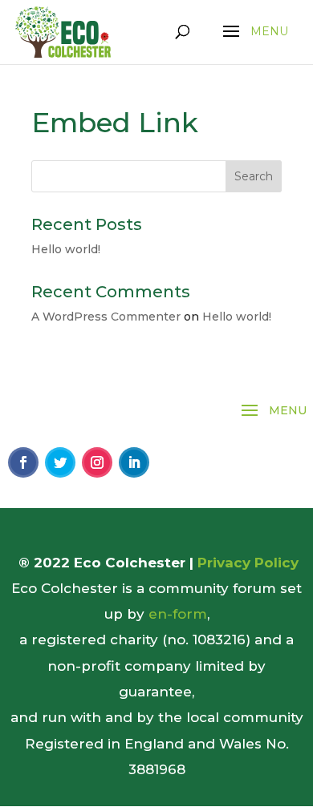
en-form (177, 614)
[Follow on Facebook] (23, 462)
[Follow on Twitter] (60, 462)
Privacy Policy (248, 563)
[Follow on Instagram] (97, 462)
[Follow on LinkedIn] (134, 462)
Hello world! (65, 249)
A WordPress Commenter (106, 316)
